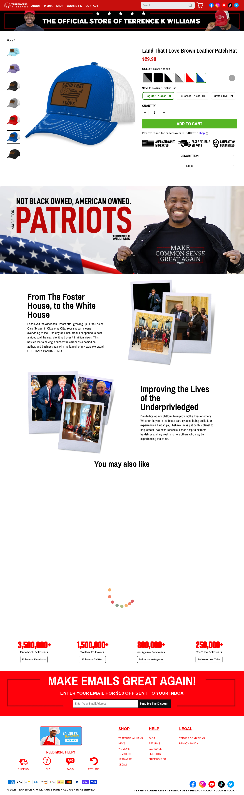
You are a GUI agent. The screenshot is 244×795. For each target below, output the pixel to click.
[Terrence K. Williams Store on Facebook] (211, 6)
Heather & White (179, 77)
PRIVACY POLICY (188, 743)
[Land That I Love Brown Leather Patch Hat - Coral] (20, 545)
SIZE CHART (156, 754)
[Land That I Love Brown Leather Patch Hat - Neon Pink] (26, 545)
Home (10, 40)
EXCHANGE (155, 749)
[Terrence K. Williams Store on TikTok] (230, 6)
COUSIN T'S (74, 6)
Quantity (149, 105)
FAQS (189, 166)
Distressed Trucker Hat (192, 96)
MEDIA (48, 6)
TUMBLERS (124, 754)
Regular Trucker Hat (158, 96)
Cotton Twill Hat (223, 96)
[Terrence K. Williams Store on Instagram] (217, 5)
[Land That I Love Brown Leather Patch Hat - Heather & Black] (9, 545)
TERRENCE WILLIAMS (130, 738)
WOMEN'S (124, 749)
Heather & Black (147, 77)
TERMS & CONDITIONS (192, 738)
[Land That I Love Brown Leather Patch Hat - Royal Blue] (15, 545)
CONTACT (92, 6)
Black (158, 77)
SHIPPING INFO (157, 759)
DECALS (123, 764)
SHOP (60, 6)
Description (189, 155)
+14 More (34, 544)
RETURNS (154, 743)
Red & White (190, 77)
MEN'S (121, 743)
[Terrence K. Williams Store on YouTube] (224, 6)
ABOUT (36, 6)
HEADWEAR (125, 759)
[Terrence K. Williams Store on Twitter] (236, 6)
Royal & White (201, 77)
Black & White (169, 77)
